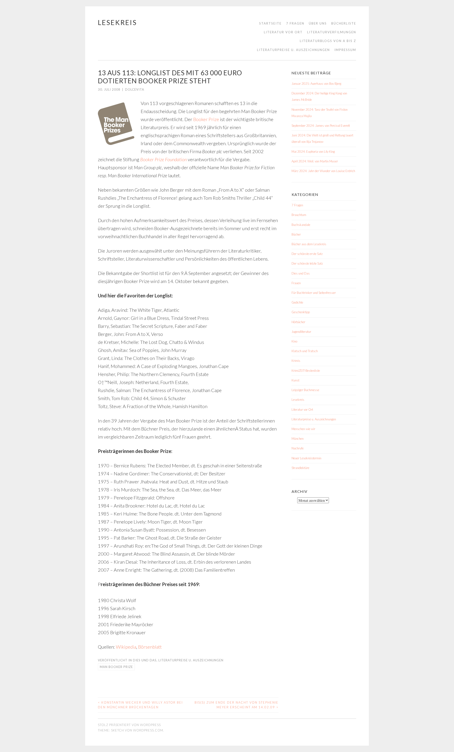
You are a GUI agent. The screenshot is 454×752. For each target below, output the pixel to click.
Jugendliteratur (301, 332)
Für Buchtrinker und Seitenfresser (314, 293)
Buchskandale (301, 225)
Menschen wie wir (303, 429)
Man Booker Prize (116, 667)
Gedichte (297, 302)
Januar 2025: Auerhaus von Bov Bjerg (316, 83)
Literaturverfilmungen (331, 32)
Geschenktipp (301, 312)
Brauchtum (299, 215)
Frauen (296, 283)
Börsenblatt (150, 647)
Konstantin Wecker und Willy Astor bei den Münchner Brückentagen (140, 705)
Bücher (296, 234)
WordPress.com (148, 730)
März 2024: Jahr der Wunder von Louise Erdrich (323, 171)
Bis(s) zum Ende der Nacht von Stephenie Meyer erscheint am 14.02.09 (237, 705)
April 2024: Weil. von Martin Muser (315, 161)
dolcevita (134, 89)
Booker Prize (206, 119)
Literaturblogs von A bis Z (328, 41)
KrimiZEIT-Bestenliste (306, 370)
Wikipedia (125, 647)
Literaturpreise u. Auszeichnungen (293, 50)
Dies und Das (145, 660)
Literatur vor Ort (283, 32)
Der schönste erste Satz (307, 254)
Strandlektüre (300, 468)
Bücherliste (343, 23)
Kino (294, 341)
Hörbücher (298, 322)
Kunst (295, 380)
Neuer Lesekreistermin (306, 458)
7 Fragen (295, 23)
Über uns (318, 23)
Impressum (345, 50)
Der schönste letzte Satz (307, 263)
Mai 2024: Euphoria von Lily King (313, 151)
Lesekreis (117, 22)
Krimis (296, 361)
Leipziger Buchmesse (305, 390)
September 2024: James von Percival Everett (321, 125)
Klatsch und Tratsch (305, 351)
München (298, 438)
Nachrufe (298, 448)
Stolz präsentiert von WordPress (129, 725)
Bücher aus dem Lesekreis (309, 244)
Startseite (270, 23)
